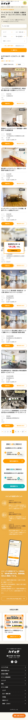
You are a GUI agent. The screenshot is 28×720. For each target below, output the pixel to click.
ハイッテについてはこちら (14, 599)
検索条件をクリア (20, 45)
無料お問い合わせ (20, 103)
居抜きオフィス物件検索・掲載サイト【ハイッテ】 (10, 6)
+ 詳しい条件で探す (8, 45)
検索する (15, 50)
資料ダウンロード (14, 636)
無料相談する (14, 486)
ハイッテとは (4, 667)
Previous (2, 627)
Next (26, 627)
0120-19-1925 (14, 656)
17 (22, 431)
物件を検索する (14, 461)
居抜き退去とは (5, 670)
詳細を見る (7, 103)
